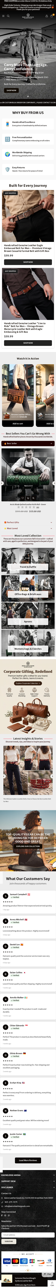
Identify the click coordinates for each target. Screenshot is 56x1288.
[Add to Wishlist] (22, 498)
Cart (52, 1285)
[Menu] (3, 16)
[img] (26, 508)
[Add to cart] (28, 498)
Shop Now (28, 262)
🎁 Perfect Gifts (11, 522)
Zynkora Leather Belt (23, 1281)
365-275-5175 (11, 1202)
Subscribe (9, 1241)
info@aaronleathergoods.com (17, 1206)
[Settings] (46, 16)
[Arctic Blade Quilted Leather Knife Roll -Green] (28, 474)
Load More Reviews (28, 1160)
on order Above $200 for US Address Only (28, 5)
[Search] (8, 16)
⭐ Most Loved (11, 528)
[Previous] (4, 776)
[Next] (52, 776)
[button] (51, 16)
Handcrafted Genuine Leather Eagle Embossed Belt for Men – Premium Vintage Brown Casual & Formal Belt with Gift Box (28, 248)
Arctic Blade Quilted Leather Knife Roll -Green (28, 504)
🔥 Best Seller (10, 443)
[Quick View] (33, 498)
